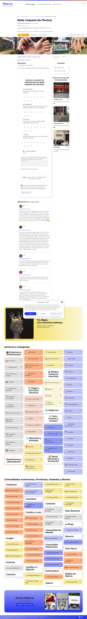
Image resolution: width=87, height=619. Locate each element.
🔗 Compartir (33, 35)
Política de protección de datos (44, 316)
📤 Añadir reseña (26, 192)
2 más (18, 29)
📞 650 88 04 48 (21, 31)
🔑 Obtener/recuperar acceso (76, 34)
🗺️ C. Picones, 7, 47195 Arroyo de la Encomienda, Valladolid (39, 31)
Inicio (18, 16)
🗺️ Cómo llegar (42, 35)
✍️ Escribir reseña (23, 35)
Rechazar (43, 313)
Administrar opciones (56, 313)
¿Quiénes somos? (57, 4)
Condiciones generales (34, 617)
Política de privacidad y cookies (31, 316)
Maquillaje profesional (25, 16)
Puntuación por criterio (22, 25)
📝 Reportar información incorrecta (59, 57)
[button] (62, 302)
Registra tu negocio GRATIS (25, 604)
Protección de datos (23, 617)
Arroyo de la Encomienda (26, 65)
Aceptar (30, 313)
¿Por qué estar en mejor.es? (44, 4)
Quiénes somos (43, 617)
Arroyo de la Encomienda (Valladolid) (37, 16)
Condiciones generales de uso (56, 316)
